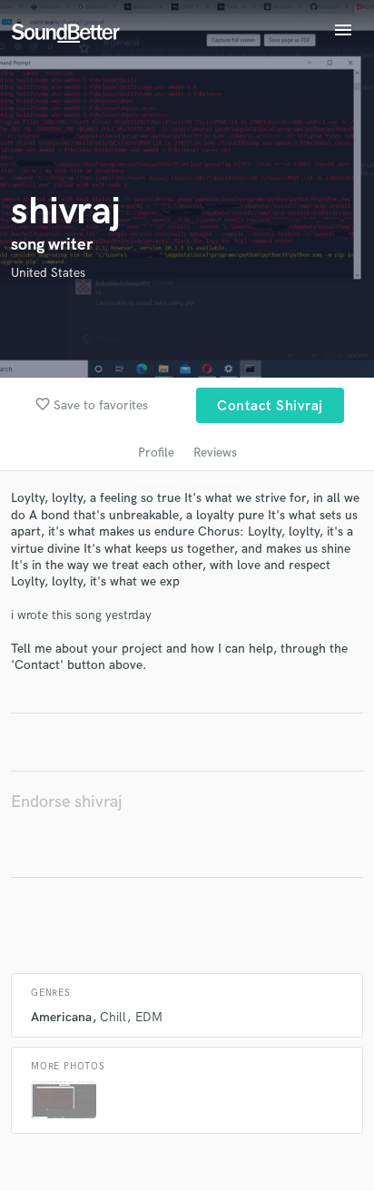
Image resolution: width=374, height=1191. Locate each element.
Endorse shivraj (67, 802)
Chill (113, 1017)
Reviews (215, 452)
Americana (61, 1017)
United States (48, 273)
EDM (148, 1017)
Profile (156, 452)
